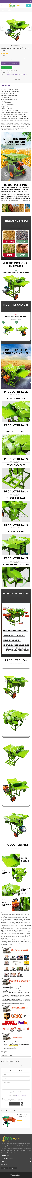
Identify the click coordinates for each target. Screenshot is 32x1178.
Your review (7, 1082)
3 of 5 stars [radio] (16, 1092)
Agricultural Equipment (13, 74)
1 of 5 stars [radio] (11, 1092)
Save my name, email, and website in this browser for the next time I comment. (14, 1099)
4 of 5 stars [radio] (18, 1092)
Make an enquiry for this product (10, 63)
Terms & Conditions (21, 1095)
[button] (2, 28)
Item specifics (5, 1052)
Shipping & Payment (7, 1055)
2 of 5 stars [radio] (13, 1092)
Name (5, 1074)
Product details (5, 85)
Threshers (9, 72)
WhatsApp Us (6, 68)
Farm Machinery (23, 74)
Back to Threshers (7, 10)
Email (5, 1078)
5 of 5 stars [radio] (21, 1092)
